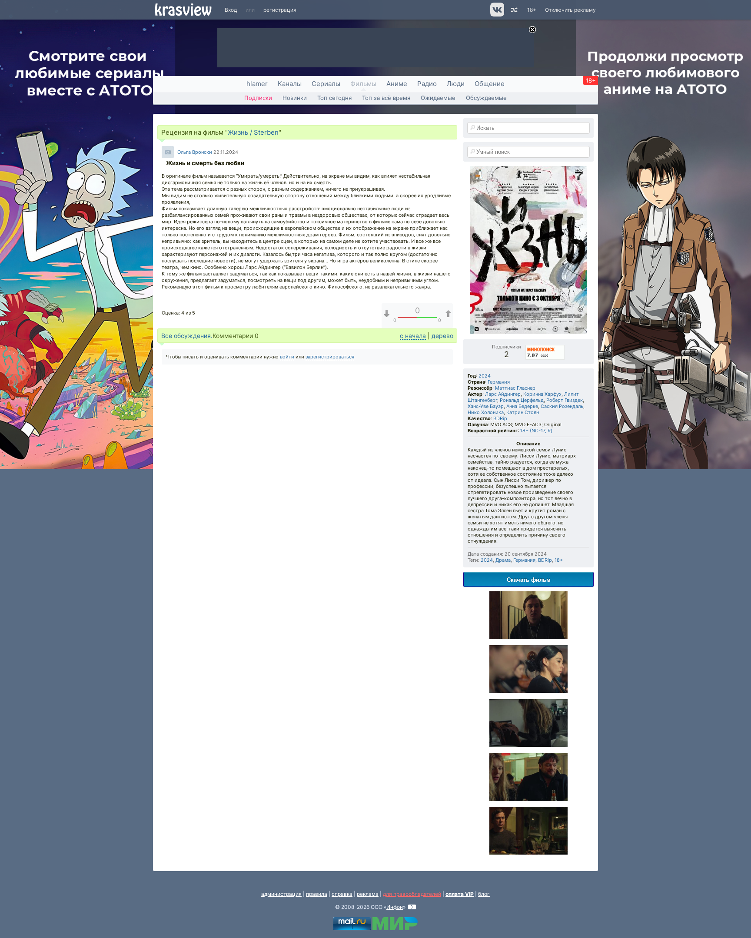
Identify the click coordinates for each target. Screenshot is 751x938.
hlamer (257, 84)
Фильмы (363, 84)
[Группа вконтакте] (496, 14)
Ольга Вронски (194, 152)
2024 (485, 376)
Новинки (294, 97)
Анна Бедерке (522, 406)
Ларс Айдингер (503, 394)
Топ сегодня (334, 97)
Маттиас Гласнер (515, 388)
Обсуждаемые (486, 97)
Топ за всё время (386, 97)
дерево (442, 335)
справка (342, 894)
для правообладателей (412, 894)
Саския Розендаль (562, 406)
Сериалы (326, 84)
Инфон (394, 907)
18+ (531, 10)
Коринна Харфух (542, 394)
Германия (499, 382)
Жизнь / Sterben (253, 132)
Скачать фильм (529, 579)
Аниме (396, 84)
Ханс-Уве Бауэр (486, 406)
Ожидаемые (438, 97)
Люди (456, 84)
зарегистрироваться (330, 357)
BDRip (500, 418)
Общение (490, 84)
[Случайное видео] (513, 10)
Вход (231, 10)
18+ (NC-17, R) (536, 431)
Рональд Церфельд (522, 400)
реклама (368, 894)
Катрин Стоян (522, 412)
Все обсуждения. (187, 335)
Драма (503, 560)
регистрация (279, 10)
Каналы (290, 84)
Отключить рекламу (570, 10)
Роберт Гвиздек (564, 400)
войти (287, 357)
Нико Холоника (486, 412)
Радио (427, 84)
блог (484, 894)
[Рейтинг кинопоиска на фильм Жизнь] (545, 347)
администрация (281, 894)
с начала (413, 335)
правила (316, 894)
